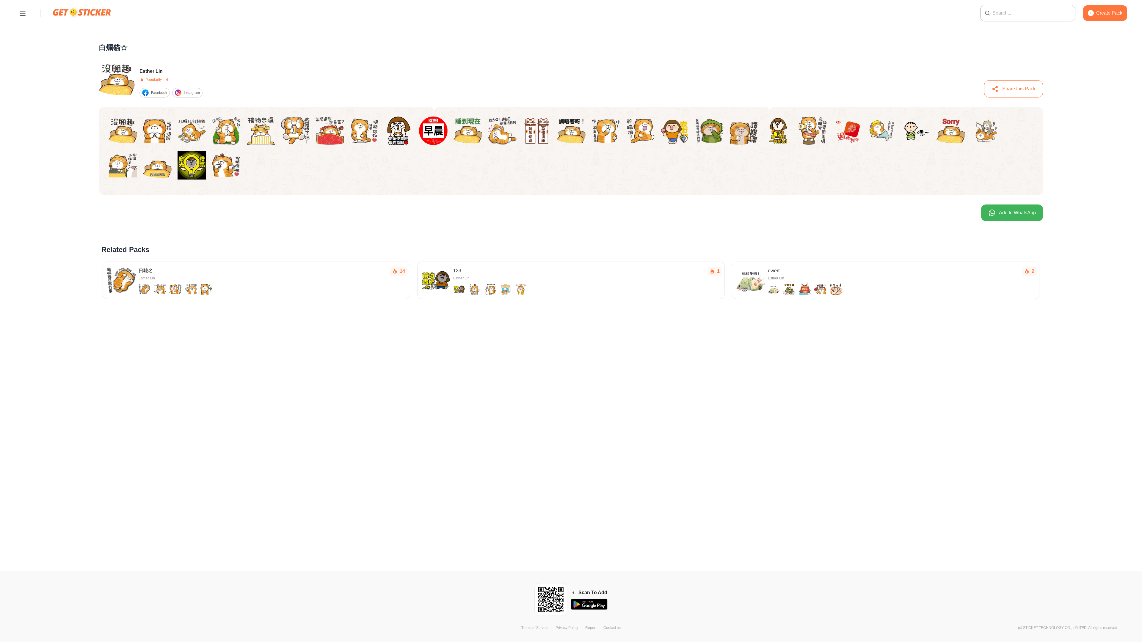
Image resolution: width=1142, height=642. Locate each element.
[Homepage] (82, 13)
